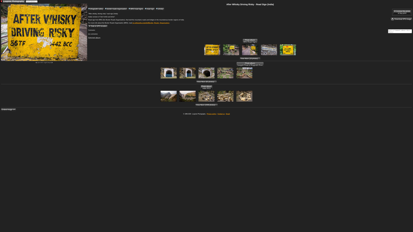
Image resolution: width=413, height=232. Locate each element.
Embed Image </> (8, 110)
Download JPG (402, 19)
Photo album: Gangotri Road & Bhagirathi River (250, 64)
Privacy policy (211, 114)
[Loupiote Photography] (1, 1)
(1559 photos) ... (206, 105)
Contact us (221, 114)
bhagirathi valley (96, 9)
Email (228, 114)
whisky (160, 9)
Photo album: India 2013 (206, 87)
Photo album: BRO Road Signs (250, 41)
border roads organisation (117, 9)
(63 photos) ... (206, 82)
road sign (150, 9)
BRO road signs (137, 9)
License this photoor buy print (403, 12)
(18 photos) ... (250, 59)
